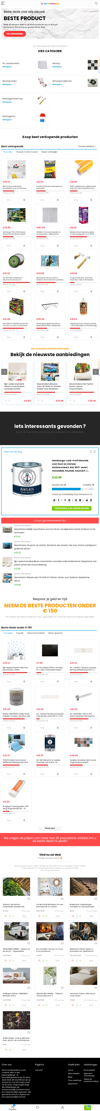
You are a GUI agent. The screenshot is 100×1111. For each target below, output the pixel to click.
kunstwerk (40, 911)
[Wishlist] (37, 1107)
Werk (5, 1045)
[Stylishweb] (28, 899)
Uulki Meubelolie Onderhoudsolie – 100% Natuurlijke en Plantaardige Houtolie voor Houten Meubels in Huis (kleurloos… (83, 326)
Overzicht (39, 1070)
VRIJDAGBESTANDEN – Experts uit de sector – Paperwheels (16, 950)
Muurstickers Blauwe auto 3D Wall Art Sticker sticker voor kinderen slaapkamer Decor (16, 387)
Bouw (72, 911)
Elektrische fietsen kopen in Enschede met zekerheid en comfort (82, 951)
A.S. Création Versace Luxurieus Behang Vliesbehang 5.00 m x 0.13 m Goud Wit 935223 (83, 669)
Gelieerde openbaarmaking (91, 1080)
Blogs (70, 1077)
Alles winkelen (74, 1073)
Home (70, 1070)
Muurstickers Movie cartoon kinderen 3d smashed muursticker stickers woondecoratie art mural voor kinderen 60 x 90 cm (50, 281)
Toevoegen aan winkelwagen (72, 508)
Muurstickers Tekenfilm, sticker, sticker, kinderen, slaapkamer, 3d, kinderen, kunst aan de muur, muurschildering (81, 388)
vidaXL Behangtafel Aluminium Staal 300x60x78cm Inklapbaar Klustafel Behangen (48, 325)
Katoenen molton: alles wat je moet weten (82, 994)
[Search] (96, 3)
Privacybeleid (89, 1070)
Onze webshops (75, 1080)
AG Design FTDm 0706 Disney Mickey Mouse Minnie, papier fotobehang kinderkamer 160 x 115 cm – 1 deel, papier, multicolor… (16, 235)
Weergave (7, 67)
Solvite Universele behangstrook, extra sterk (49, 187)
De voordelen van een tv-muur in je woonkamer (49, 950)
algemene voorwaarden (89, 1074)
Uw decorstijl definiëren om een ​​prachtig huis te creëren (49, 905)
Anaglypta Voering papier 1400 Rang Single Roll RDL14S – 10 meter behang (16, 808)
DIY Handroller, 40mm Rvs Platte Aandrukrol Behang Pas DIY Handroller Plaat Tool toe (82, 716)
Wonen (5, 911)
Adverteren (73, 1084)
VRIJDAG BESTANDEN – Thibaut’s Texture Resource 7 (49, 994)
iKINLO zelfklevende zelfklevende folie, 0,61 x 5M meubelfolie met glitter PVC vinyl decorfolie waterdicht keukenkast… (83, 189)
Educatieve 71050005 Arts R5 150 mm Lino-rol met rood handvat (15, 324)
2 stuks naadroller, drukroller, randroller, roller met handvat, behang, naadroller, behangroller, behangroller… (83, 281)
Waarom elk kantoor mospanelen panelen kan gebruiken (14, 906)
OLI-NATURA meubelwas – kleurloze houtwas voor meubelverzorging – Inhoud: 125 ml (15, 281)
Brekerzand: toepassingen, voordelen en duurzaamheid (82, 905)
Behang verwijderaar (22, 525)
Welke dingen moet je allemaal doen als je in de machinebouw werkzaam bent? (16, 1040)
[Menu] (3, 3)
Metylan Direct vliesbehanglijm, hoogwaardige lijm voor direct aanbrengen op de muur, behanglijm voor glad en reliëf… (82, 235)
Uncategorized (75, 955)
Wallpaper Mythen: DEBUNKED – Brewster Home (16, 994)
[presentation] (4, 372)
